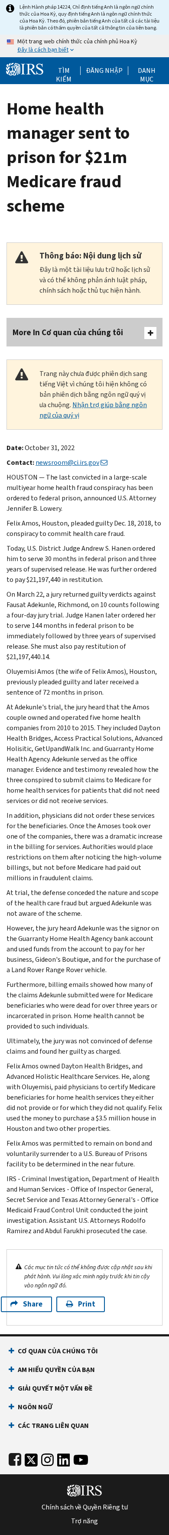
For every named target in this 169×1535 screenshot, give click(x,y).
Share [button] (32, 1304)
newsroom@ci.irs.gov (67, 462)
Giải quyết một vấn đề (55, 1388)
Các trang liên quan (53, 1425)
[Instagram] (47, 1458)
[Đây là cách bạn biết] (84, 46)
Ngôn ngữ (35, 1406)
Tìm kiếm (64, 70)
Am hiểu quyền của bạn (56, 1369)
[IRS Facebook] (15, 1458)
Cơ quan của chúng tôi (58, 1350)
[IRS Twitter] (31, 1458)
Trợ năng (84, 1521)
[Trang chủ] (24, 68)
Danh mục (147, 70)
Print (86, 1304)
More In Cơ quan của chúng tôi (68, 332)
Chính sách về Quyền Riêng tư (85, 1507)
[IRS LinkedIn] (63, 1458)
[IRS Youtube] (80, 1458)
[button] (104, 70)
